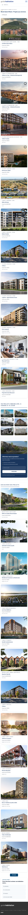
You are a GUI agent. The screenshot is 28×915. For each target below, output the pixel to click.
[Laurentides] (7, 422)
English (2, 912)
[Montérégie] (21, 413)
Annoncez (7, 910)
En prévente (5, 886)
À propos (11, 910)
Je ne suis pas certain (7, 897)
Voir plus (14, 874)
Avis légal (19, 910)
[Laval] (21, 422)
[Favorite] (25, 20)
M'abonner (14, 471)
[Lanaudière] (7, 431)
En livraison (5, 893)
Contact (2, 910)
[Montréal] (7, 413)
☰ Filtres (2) (4, 14)
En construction (6, 889)
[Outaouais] (21, 431)
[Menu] (26, 1)
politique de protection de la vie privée (8, 475)
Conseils (15, 910)
